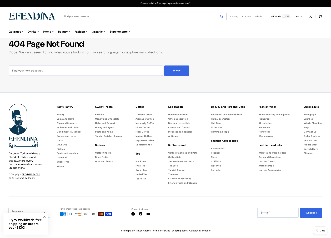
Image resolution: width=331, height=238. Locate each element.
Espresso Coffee (145, 140)
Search (176, 70)
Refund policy (127, 230)
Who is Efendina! (313, 123)
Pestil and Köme (104, 131)
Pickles (61, 149)
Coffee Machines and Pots (182, 152)
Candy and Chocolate (107, 118)
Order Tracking (312, 136)
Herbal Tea (141, 174)
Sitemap (308, 153)
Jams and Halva (65, 118)
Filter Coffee (142, 131)
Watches (216, 165)
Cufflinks (216, 161)
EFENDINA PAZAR (31, 174)
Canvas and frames (179, 127)
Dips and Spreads (67, 123)
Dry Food (62, 157)
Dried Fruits (101, 157)
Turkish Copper (176, 170)
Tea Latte (141, 178)
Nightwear (264, 118)
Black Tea (141, 161)
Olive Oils (62, 144)
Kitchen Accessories (179, 178)
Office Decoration (178, 118)
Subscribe (311, 212)
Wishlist (308, 118)
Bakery (60, 114)
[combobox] (144, 16)
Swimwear (264, 127)
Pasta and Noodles (67, 153)
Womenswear (266, 136)
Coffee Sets (174, 157)
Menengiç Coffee (145, 123)
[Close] (44, 216)
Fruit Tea (140, 165)
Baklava (99, 114)
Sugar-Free (63, 161)
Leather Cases (267, 161)
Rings (214, 157)
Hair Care (216, 123)
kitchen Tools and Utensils (182, 182)
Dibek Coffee (143, 127)
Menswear (264, 131)
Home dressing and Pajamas (274, 114)
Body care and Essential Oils (226, 114)
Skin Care (216, 127)
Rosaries (215, 152)
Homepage (310, 114)
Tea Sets (173, 165)
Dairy (60, 140)
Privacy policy (143, 230)
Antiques (173, 136)
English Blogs (311, 149)
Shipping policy (180, 230)
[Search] (222, 16)
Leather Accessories (270, 170)
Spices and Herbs (66, 136)
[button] (310, 16)
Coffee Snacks (103, 152)
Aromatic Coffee (145, 118)
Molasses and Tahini (68, 127)
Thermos (173, 174)
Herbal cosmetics (220, 118)
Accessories (218, 148)
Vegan (60, 166)
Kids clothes (265, 123)
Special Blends (144, 144)
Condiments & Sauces (69, 131)
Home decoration (178, 114)
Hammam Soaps (220, 131)
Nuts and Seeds (104, 161)
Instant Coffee (144, 136)
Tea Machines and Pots (181, 161)
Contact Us (310, 131)
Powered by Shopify (25, 177)
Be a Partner (310, 140)
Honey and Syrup (104, 127)
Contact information (200, 230)
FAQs (306, 127)
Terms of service (161, 230)
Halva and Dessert (105, 123)
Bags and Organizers (270, 157)
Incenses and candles (180, 131)
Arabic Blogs (311, 144)
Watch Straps (266, 165)
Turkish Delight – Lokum (108, 136)
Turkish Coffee (144, 114)
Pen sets (215, 170)
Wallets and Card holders (272, 152)
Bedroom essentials (179, 123)
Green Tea (141, 170)
